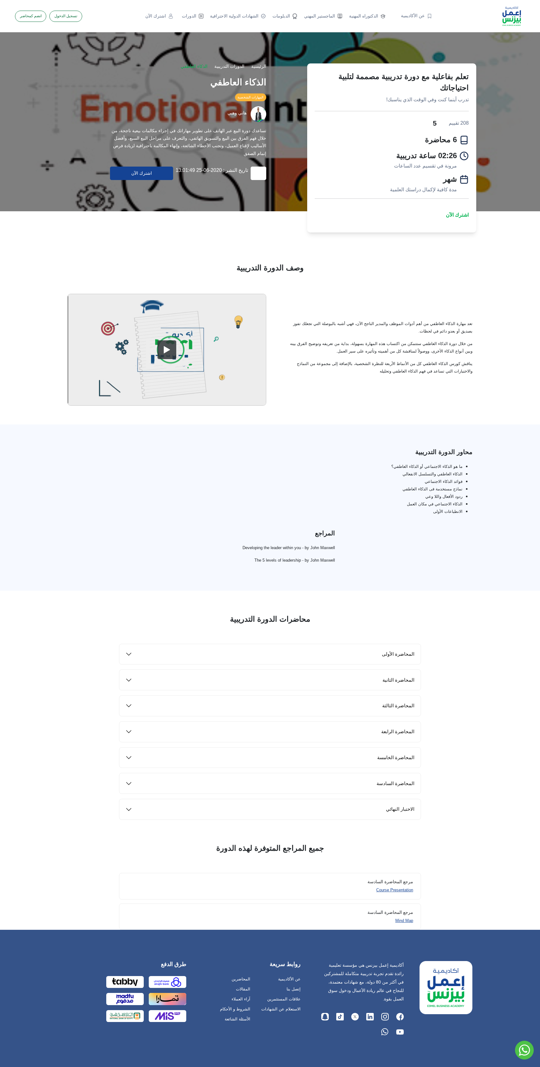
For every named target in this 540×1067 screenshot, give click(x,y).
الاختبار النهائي (400, 809)
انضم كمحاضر (31, 16)
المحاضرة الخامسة (395, 757)
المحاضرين (241, 979)
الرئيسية (258, 66)
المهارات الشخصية (250, 97)
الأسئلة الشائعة (237, 1019)
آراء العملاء (241, 999)
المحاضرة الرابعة (397, 731)
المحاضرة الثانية (398, 680)
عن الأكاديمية (289, 979)
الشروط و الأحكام (235, 1009)
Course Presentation (394, 890)
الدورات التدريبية (229, 66)
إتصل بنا (294, 989)
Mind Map (404, 920)
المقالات (243, 989)
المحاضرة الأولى (398, 654)
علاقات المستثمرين (284, 999)
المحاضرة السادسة (395, 783)
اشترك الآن (457, 215)
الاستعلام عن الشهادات (281, 1009)
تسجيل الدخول (65, 16)
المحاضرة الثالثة (398, 705)
